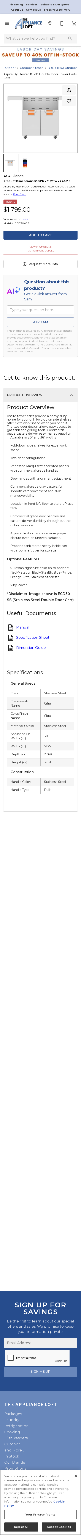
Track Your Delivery (57, 9)
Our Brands (14, 1462)
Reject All (21, 1527)
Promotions (15, 1468)
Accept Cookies (59, 1527)
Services (32, 4)
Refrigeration (16, 1426)
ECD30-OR (22, 223)
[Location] (50, 23)
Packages (13, 1414)
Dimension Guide (31, 648)
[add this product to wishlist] (69, 101)
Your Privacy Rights (40, 1514)
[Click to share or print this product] (69, 90)
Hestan (26, 219)
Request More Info (43, 264)
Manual (22, 627)
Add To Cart (40, 235)
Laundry (11, 1420)
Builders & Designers (54, 4)
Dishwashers (16, 1438)
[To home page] (28, 23)
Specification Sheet (32, 638)
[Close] (76, 1476)
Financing (17, 4)
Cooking (12, 1432)
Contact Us (33, 9)
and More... (14, 1450)
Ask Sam (40, 322)
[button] (7, 23)
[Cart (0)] (74, 23)
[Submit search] (70, 38)
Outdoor (9, 67)
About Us (17, 9)
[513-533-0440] (62, 23)
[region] (40, 1502)
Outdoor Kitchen (31, 67)
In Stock (11, 1456)
